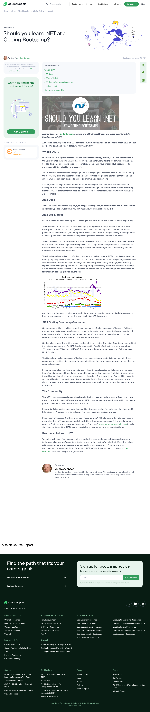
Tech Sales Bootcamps (50, 630)
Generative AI (82, 674)
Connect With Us (18, 608)
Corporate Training (12, 658)
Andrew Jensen (23, 58)
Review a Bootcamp (12, 655)
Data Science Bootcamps (51, 623)
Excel (79, 678)
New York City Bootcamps (14, 623)
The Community (51, 86)
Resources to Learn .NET (54, 90)
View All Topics (83, 688)
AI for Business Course (13, 680)
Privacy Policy (55, 703)
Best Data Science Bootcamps (89, 627)
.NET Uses (48, 74)
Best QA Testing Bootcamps (124, 627)
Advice (116, 4)
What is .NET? (50, 70)
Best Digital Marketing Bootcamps (127, 620)
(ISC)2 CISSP (46, 680)
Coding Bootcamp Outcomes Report (56, 651)
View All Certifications (50, 696)
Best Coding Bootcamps (87, 620)
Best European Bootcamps (124, 634)
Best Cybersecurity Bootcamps (89, 634)
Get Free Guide (131, 578)
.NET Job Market (51, 78)
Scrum (79, 681)
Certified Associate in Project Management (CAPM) (52, 685)
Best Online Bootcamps (86, 623)
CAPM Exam (118, 678)
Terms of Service (65, 703)
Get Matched (131, 4)
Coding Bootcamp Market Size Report (56, 648)
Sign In (143, 4)
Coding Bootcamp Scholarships (17, 648)
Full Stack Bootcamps (50, 620)
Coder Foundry (67, 134)
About (7, 608)
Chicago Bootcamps (12, 627)
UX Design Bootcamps (50, 627)
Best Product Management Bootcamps (129, 623)
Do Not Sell (83, 703)
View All (7, 634)
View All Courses (11, 694)
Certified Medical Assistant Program (19, 690)
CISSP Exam (118, 681)
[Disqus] (89, 511)
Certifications (103, 4)
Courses (89, 4)
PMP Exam (117, 674)
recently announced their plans (113, 424)
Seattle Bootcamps (12, 630)
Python (80, 685)
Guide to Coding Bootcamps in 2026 (56, 644)
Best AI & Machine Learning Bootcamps (129, 630)
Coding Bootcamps (12, 644)
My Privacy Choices (93, 703)
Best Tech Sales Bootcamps (88, 637)
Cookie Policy (75, 703)
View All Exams (119, 691)
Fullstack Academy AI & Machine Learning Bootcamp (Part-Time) (17, 675)
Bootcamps (76, 4)
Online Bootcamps (12, 620)
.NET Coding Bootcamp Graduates (58, 82)
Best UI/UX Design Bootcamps (89, 630)
